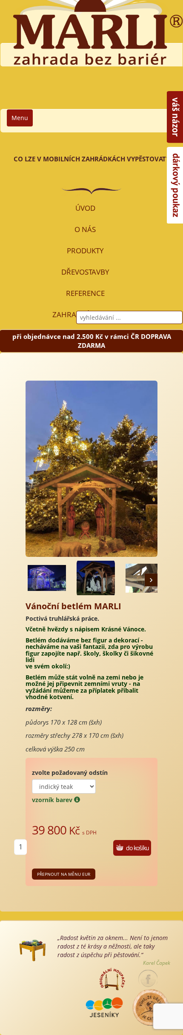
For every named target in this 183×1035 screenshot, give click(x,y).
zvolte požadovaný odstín (70, 772)
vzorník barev (53, 800)
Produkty (85, 250)
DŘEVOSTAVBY (85, 272)
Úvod (85, 208)
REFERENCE (85, 293)
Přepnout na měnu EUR (63, 874)
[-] (47, 578)
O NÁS (85, 229)
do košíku (137, 848)
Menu (19, 118)
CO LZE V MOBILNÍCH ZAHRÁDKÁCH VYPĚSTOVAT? (91, 159)
